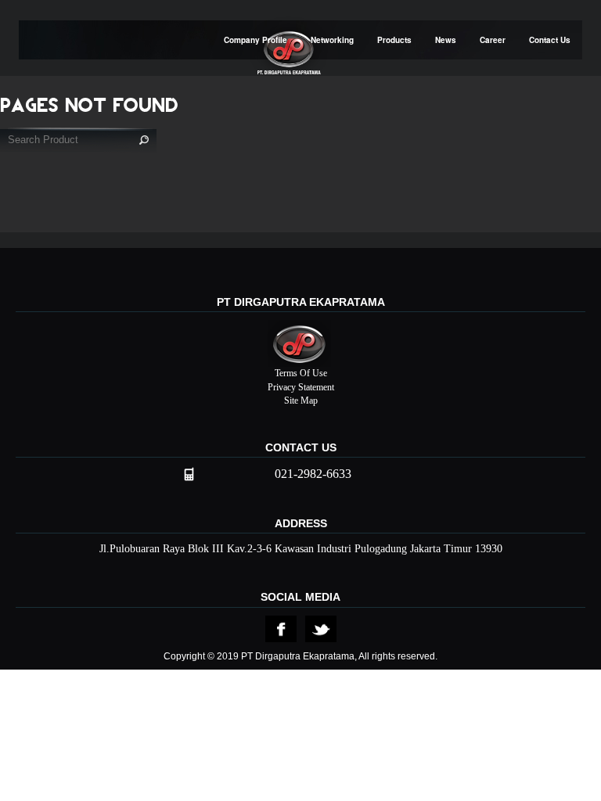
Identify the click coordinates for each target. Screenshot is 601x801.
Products (394, 39)
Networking (332, 39)
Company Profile (255, 39)
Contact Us (549, 39)
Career (493, 39)
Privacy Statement (301, 387)
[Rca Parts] (281, 628)
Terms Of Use (301, 373)
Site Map (301, 400)
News (445, 39)
